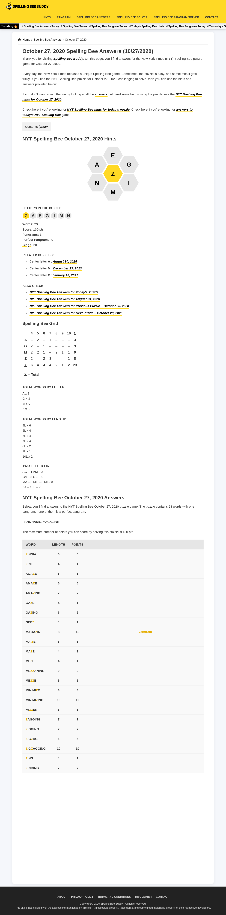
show (44, 126)
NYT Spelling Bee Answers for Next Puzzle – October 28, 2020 (75, 313)
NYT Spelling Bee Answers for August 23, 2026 (64, 299)
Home (26, 39)
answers (101, 94)
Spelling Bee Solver (75, 26)
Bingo (26, 245)
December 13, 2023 (67, 268)
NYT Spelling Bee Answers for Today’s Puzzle (63, 292)
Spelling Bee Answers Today (41, 26)
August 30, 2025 (65, 261)
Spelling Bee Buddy (68, 58)
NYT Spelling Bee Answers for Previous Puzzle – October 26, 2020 (79, 306)
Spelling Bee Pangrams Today (186, 26)
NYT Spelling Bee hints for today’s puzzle (98, 109)
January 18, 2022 (65, 275)
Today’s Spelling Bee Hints (147, 26)
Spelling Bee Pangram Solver (109, 26)
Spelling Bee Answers (47, 39)
